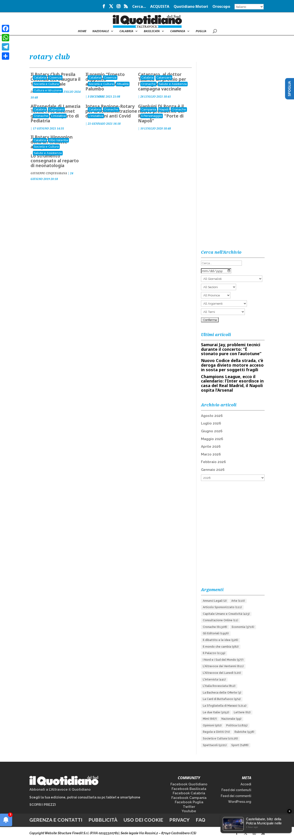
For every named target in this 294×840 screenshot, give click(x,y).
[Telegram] (5, 46)
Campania (177, 31)
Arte (238, 600)
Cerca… (139, 7)
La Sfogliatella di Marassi (224, 705)
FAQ (200, 820)
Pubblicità (102, 820)
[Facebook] (5, 28)
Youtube (189, 811)
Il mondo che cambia (221, 646)
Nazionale (231, 718)
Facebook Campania (188, 798)
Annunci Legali (215, 600)
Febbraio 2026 (213, 462)
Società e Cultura (46, 84)
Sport (240, 745)
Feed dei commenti (236, 796)
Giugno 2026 (211, 431)
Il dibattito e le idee (220, 640)
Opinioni (212, 725)
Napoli (164, 109)
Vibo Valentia (58, 140)
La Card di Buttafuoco (222, 699)
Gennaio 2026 (212, 470)
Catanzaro (163, 77)
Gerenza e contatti (55, 820)
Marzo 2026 (211, 454)
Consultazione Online (220, 620)
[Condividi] (5, 56)
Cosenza (55, 77)
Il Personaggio (151, 116)
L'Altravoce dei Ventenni (223, 666)
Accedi (245, 784)
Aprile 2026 (210, 446)
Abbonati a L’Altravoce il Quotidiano (60, 789)
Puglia (201, 31)
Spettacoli (215, 745)
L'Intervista (214, 679)
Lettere (242, 712)
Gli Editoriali (216, 633)
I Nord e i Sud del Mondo (223, 659)
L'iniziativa (58, 116)
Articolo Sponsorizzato (222, 607)
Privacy (179, 820)
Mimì (210, 718)
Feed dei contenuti (236, 790)
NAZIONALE (100, 31)
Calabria (126, 31)
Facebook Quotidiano (188, 784)
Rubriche (244, 731)
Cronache (148, 84)
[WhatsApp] (5, 37)
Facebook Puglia (189, 802)
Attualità (123, 84)
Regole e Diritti (216, 731)
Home (82, 31)
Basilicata (152, 31)
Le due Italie (216, 712)
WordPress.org (239, 801)
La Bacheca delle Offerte (222, 692)
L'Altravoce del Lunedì (222, 672)
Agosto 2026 (212, 416)
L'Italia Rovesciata (219, 686)
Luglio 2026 (211, 423)
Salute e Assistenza (173, 84)
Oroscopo (221, 7)
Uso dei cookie (143, 820)
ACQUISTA (159, 7)
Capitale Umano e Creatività (226, 613)
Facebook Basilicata (189, 789)
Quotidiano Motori (191, 7)
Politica (237, 725)
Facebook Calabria (189, 793)
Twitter (189, 807)
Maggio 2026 (212, 439)
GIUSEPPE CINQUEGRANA (49, 173)
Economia (243, 627)
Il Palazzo (214, 653)
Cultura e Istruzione (48, 90)
